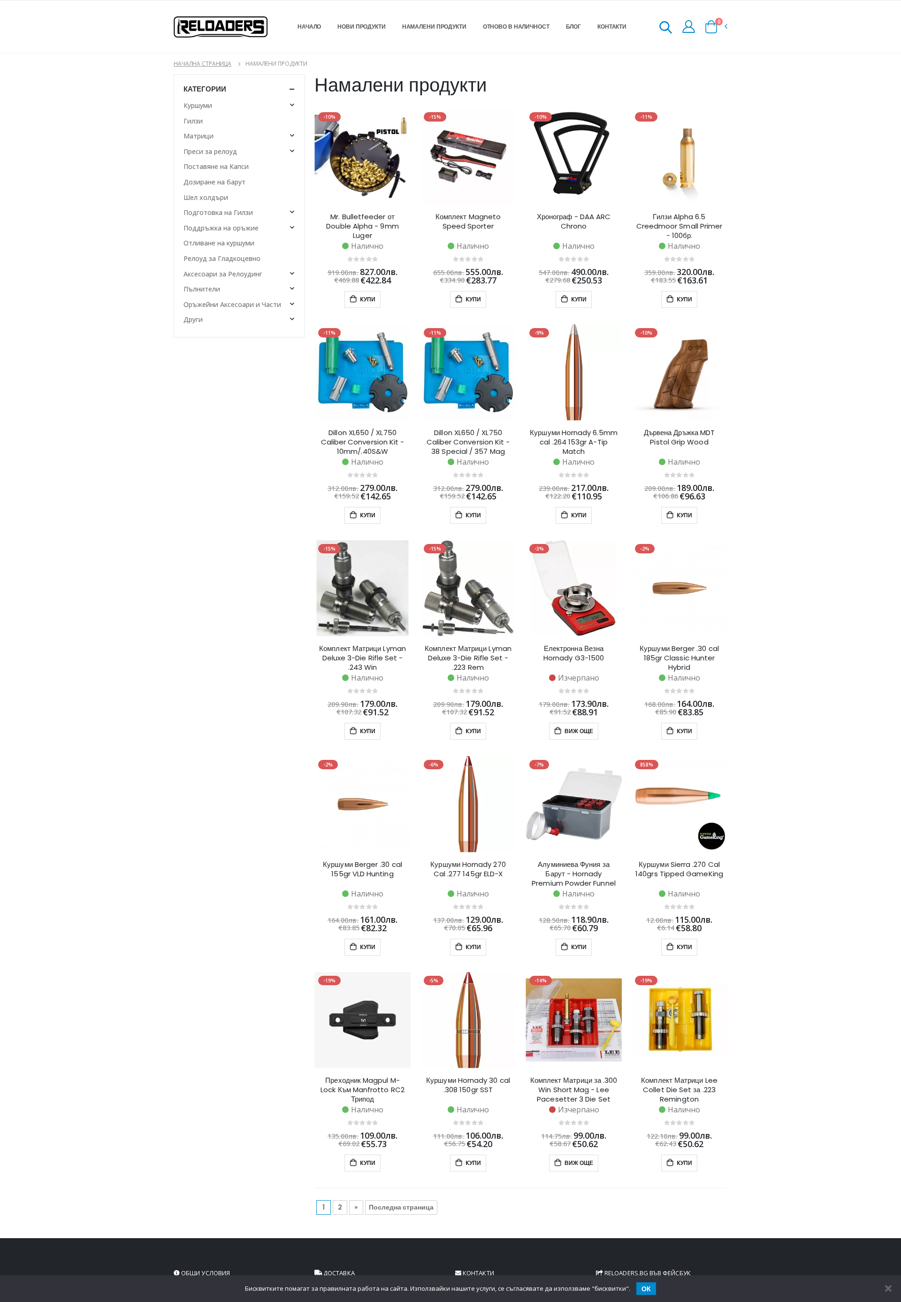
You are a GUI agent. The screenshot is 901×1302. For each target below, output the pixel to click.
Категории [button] (204, 89)
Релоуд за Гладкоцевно (221, 258)
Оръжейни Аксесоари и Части (232, 304)
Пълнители (201, 288)
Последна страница (401, 1207)
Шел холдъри (205, 197)
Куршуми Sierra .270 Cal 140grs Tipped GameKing (679, 869)
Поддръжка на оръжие (221, 227)
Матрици (198, 135)
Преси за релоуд (210, 151)
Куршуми (197, 105)
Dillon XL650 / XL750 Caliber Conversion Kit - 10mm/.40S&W (363, 442)
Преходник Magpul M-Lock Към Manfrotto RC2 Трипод (363, 1090)
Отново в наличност (516, 27)
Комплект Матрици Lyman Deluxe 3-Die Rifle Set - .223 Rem (468, 658)
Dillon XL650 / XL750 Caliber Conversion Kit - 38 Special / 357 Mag (468, 442)
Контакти (611, 27)
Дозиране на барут (214, 181)
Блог (573, 27)
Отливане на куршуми (218, 242)
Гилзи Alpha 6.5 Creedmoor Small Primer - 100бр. (679, 226)
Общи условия (205, 1273)
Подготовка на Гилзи (218, 212)
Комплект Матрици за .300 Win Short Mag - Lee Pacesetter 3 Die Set (574, 1090)
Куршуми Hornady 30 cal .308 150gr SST (468, 1085)
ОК (646, 1289)
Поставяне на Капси (216, 166)
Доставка (338, 1273)
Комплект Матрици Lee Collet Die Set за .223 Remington (679, 1090)
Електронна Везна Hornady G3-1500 (573, 653)
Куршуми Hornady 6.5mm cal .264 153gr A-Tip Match (574, 442)
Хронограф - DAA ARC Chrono (574, 221)
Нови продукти (361, 27)
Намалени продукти (434, 27)
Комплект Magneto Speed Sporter (468, 221)
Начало (309, 27)
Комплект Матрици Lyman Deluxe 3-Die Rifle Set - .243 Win (362, 658)
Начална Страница (202, 64)
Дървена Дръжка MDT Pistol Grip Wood (679, 437)
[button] (665, 28)
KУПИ (367, 299)
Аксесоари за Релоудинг (222, 273)
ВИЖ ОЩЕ (578, 731)
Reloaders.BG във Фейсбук (647, 1273)
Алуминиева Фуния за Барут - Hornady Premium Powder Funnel (574, 874)
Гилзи (193, 120)
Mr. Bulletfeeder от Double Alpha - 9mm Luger (362, 226)
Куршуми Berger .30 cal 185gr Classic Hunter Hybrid (679, 658)
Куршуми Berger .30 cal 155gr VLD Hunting (362, 869)
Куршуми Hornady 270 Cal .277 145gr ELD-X (467, 869)
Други (193, 319)
